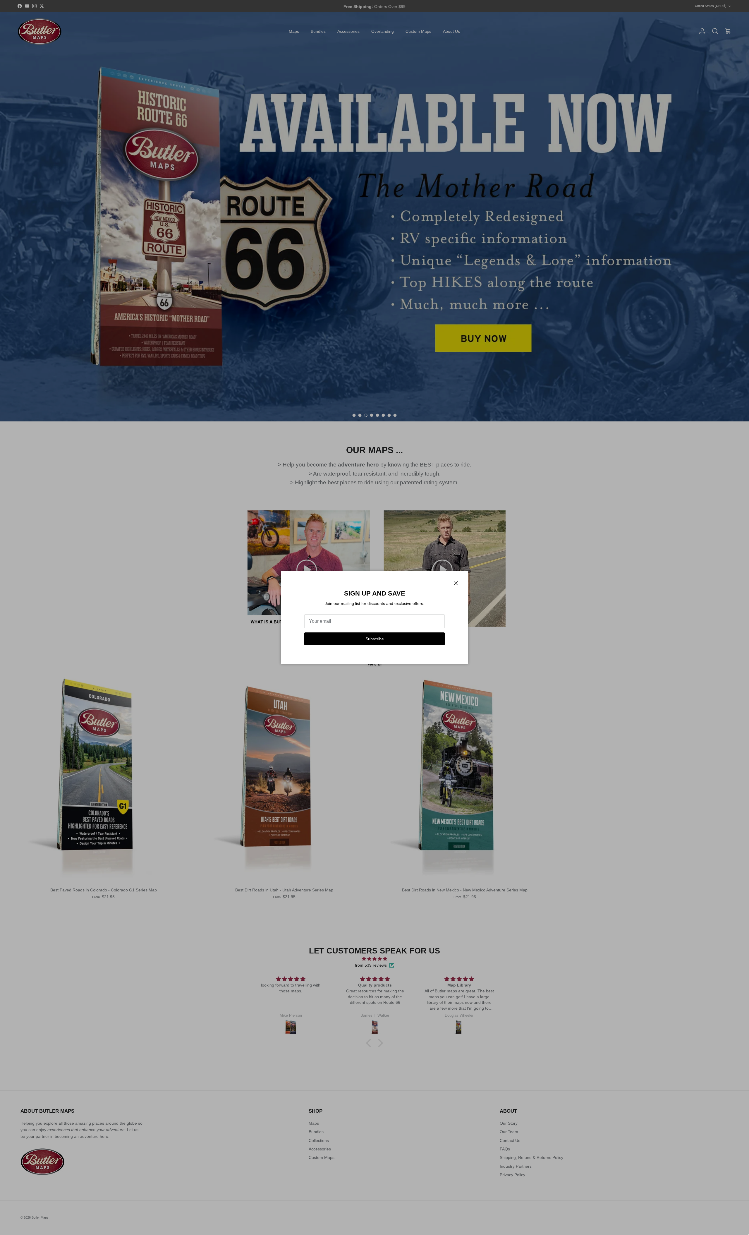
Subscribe (374, 639)
